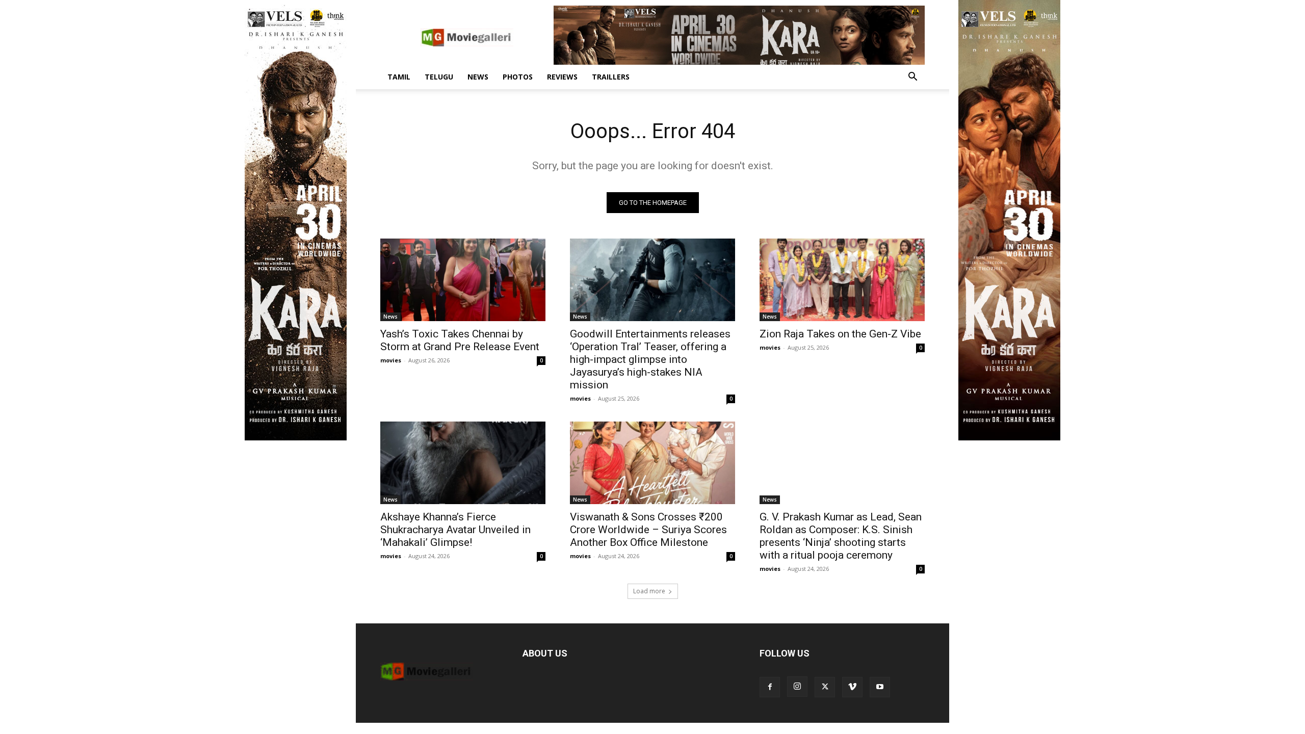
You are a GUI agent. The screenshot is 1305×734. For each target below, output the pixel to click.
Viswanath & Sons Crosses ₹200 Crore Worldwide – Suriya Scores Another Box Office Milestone (648, 529)
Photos (518, 77)
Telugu (439, 77)
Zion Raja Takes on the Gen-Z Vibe (840, 334)
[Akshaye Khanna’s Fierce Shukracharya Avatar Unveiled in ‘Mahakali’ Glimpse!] (462, 463)
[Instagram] (797, 686)
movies (390, 360)
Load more (649, 591)
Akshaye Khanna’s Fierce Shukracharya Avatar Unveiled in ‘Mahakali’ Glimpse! (455, 529)
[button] (912, 78)
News (477, 77)
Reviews (562, 77)
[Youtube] (880, 687)
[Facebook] (770, 687)
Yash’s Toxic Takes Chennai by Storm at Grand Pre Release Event (459, 340)
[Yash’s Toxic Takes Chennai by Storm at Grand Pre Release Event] (462, 280)
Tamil (398, 77)
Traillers (611, 77)
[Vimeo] (852, 687)
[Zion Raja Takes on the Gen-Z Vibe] (842, 280)
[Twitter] (825, 687)
